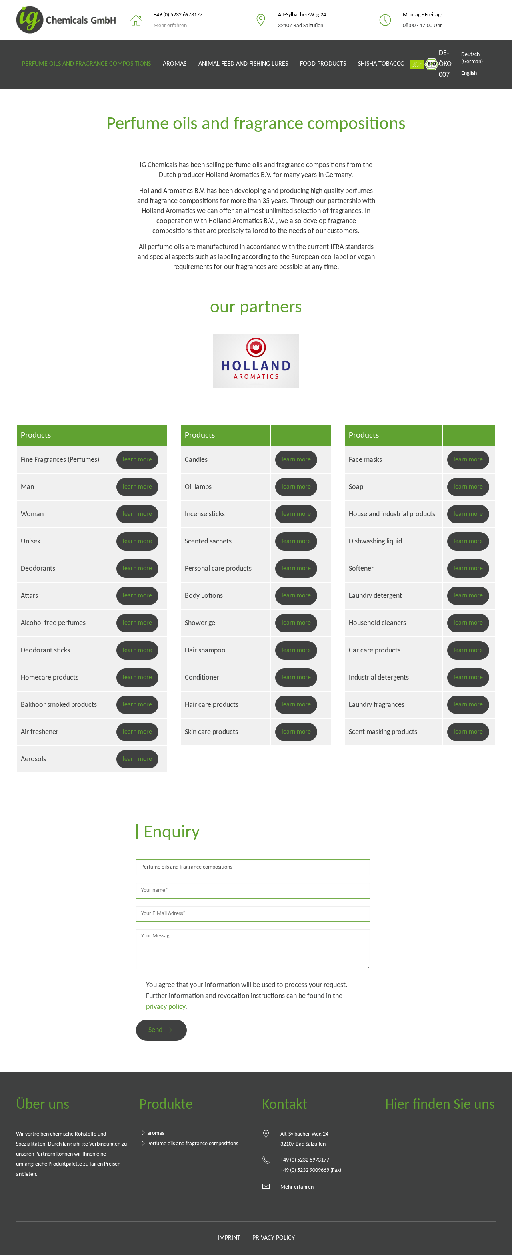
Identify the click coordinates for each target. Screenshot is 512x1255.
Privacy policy (273, 1238)
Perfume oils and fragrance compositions (86, 64)
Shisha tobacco (381, 64)
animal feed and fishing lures (243, 64)
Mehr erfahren (170, 26)
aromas (174, 64)
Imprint (229, 1238)
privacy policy (166, 1007)
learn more (137, 460)
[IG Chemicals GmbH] (69, 20)
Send (155, 1030)
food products (323, 64)
